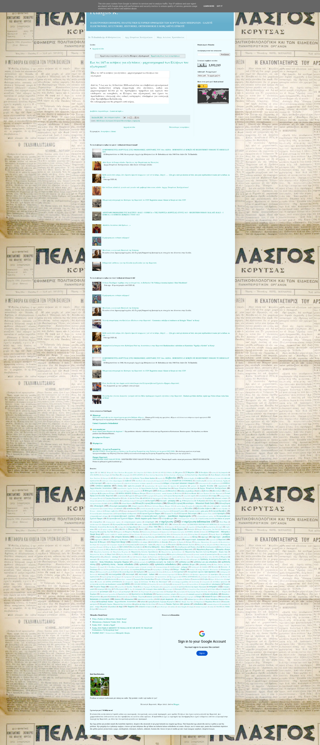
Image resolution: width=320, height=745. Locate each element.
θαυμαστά (151, 529)
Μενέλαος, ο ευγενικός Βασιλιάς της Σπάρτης (120, 250)
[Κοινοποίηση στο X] (133, 117)
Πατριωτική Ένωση (104, 572)
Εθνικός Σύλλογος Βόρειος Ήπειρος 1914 (160, 506)
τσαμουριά (101, 589)
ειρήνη (190, 506)
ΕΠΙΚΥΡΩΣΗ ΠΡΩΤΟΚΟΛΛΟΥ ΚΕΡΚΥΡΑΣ (203, 524)
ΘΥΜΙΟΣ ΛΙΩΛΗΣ (193, 532)
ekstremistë (122, 597)
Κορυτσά (222, 539)
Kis (203, 599)
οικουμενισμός (124, 559)
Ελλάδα (188, 508)
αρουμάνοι (183, 486)
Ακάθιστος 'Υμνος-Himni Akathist (143, 478)
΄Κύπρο (108, 472)
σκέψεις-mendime (177, 579)
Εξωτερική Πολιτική (119, 524)
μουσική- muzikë (199, 554)
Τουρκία (226, 584)
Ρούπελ (225, 577)
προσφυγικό (128, 577)
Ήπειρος (131, 529)
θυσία (203, 532)
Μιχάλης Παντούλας (125, 554)
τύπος (109, 589)
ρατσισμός (204, 577)
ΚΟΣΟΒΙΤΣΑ (155, 542)
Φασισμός (178, 589)
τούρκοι (112, 587)
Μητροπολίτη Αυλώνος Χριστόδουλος (144, 552)
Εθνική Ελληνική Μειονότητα (148, 503)
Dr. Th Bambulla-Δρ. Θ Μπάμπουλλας (104, 37)
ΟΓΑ (216, 557)
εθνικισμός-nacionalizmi (118, 506)
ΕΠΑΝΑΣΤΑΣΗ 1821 (160, 524)
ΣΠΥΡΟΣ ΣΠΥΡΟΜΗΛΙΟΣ (114, 582)
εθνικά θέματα (127, 503)
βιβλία (198, 491)
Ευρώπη (200, 527)
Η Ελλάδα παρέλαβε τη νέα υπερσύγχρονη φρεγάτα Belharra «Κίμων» (118, 417)
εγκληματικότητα (222, 501)
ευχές (220, 527)
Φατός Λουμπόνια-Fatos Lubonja (195, 589)
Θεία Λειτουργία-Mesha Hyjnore (170, 529)
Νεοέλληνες (154, 557)
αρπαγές (193, 486)
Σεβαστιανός (111, 579)
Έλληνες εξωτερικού (107, 121)
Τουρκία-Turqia (99, 586)
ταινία (161, 584)
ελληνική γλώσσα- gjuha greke (198, 511)
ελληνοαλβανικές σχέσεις (123, 515)
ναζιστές (124, 557)
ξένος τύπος (208, 557)
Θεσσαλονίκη (146, 532)
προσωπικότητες (149, 577)
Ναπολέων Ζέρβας (141, 557)
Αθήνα (128, 478)
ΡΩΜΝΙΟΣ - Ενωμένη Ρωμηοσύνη (106, 449)
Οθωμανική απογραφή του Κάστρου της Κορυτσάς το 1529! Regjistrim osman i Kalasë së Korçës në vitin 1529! (144, 200)
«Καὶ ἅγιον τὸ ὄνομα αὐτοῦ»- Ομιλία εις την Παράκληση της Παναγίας (130, 162)
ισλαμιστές (204, 534)
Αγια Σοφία (106, 475)
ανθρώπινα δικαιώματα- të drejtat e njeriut (137, 483)
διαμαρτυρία (189, 498)
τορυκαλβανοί (193, 584)
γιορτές (193, 496)
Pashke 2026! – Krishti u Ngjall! (103, 625)
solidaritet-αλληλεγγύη (146, 607)
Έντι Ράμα (223, 522)
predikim (113, 607)
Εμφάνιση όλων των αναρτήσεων (165, 56)
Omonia (161, 604)
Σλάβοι (205, 579)
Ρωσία (102, 579)
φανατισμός (169, 589)
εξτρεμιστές (106, 524)
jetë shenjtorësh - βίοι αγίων (173, 599)
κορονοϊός (212, 539)
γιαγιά (186, 496)
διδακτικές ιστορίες (221, 498)
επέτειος (175, 524)
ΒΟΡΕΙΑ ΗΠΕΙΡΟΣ (125, 493)
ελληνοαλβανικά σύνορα (99, 516)
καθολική (177, 537)
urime (211, 607)
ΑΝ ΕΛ (166, 481)
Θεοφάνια (119, 532)
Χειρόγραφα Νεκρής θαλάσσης (198, 592)
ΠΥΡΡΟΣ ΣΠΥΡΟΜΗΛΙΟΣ (190, 577)
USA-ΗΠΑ (219, 607)
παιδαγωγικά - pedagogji (179, 567)
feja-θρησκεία (166, 597)
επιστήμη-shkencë (132, 527)
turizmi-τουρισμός (201, 607)
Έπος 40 (163, 527)
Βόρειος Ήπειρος (140, 493)
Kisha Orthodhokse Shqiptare (215, 599)
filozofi (175, 597)
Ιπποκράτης (177, 534)
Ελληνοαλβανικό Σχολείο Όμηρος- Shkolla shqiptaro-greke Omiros (132, 518)
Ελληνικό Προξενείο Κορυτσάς (126, 513)
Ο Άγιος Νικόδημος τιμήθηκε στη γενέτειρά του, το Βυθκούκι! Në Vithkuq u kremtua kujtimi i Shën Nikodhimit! (144, 283)
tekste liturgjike (182, 607)
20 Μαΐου (169, 472)
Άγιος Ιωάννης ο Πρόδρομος (175, 475)
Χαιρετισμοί (145, 592)
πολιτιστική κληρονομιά (167, 574)
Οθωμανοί (224, 557)
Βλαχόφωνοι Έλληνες (107, 493)
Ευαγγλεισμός (181, 527)
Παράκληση (146, 569)
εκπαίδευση (131, 508)
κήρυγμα (204, 537)
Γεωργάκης (159, 496)
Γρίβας (125, 498)
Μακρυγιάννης (202, 544)
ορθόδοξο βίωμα (188, 564)
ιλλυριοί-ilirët (156, 534)
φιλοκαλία (93, 592)
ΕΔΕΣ (105, 503)
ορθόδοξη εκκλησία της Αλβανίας (161, 562)
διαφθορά (208, 498)
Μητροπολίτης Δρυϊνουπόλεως (171, 552)
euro (129, 597)
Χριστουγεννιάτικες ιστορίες (166, 594)
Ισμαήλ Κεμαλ (215, 534)
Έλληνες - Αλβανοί (96, 511)
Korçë (94, 602)
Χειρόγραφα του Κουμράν (219, 592)
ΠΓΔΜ (115, 572)
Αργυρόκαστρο (150, 486)
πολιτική (101, 574)
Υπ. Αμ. (129, 589)
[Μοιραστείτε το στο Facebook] (135, 117)
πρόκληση (224, 574)
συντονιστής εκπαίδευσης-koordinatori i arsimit (106, 584)
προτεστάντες (162, 577)
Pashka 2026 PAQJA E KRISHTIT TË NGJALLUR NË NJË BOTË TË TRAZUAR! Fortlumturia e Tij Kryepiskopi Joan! (122, 629)
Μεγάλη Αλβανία (136, 547)
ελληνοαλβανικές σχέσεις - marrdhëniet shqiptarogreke (166, 515)
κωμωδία (215, 542)
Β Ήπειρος (147, 490)
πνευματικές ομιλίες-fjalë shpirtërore (202, 572)
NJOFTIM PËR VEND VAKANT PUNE (107, 459)
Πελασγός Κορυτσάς (127, 572)
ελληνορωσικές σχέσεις (113, 522)
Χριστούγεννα (123, 594)
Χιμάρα (93, 594)
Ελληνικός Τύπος (206, 513)
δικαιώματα (115, 501)
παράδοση (135, 569)
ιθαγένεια (146, 534)
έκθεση (209, 506)
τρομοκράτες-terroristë (169, 587)
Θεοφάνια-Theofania (132, 532)
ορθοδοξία (144, 564)
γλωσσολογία (203, 496)
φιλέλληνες (212, 589)
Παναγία (215, 567)
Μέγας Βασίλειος (112, 549)
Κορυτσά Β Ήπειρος (98, 542)
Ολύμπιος (135, 559)
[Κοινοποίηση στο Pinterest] (138, 117)
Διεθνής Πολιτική (103, 501)
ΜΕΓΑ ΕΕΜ (123, 547)
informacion (128, 599)
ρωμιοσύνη (94, 579)
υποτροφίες (139, 589)
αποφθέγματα (215, 483)
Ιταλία (137, 537)
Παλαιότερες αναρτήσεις (179, 127)
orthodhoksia (198, 604)
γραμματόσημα (225, 496)
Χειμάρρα (169, 592)
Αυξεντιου (111, 491)
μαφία (101, 547)
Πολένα (92, 574)
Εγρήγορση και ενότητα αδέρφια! (115, 237)
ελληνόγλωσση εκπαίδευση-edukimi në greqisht (214, 518)
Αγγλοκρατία (223, 472)
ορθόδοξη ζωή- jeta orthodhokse (205, 562)
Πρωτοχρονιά (174, 577)
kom (228, 599)
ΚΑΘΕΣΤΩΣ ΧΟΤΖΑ (164, 537)
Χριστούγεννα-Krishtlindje (142, 594)
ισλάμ (186, 534)
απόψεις (226, 483)
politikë (105, 607)
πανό (102, 569)
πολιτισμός (130, 574)
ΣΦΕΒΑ (127, 584)
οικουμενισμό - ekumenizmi (108, 559)
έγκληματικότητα (95, 503)
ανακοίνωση (199, 481)
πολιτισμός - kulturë (146, 574)
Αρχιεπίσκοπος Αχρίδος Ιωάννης (127, 488)
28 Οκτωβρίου (203, 472)
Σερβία (158, 579)
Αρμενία (173, 486)
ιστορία (226, 534)
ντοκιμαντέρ (198, 557)
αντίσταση (156, 483)
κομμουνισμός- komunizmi (195, 539)
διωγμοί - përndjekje (168, 500)
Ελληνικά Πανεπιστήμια (122, 121)
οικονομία (93, 559)
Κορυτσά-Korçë (118, 541)
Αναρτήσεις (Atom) (108, 131)
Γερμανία (131, 496)
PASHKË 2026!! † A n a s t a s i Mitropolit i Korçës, (111, 633)
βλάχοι (94, 493)
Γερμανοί (140, 496)
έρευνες (171, 527)
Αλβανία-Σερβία (189, 478)
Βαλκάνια (172, 491)
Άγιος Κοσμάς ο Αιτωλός (219, 475)
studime (172, 607)
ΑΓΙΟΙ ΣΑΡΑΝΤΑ (137, 475)
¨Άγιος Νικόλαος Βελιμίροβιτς (124, 472)
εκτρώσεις (157, 508)
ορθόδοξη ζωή (184, 562)
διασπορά (199, 498)
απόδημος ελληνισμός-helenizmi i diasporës (178, 483)
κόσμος (145, 542)
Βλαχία (227, 491)
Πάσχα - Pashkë (179, 569)
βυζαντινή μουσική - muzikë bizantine (160, 493)
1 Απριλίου (140, 472)
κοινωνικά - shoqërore (161, 539)
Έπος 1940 (153, 527)
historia (117, 599)
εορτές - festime (142, 524)
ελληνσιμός (149, 522)
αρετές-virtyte (162, 486)
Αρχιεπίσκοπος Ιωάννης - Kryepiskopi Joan (156, 488)
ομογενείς (145, 559)
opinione (187, 604)
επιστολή (143, 527)
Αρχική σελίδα (98, 48)
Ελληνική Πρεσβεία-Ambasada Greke (101, 513)
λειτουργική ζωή (130, 544)
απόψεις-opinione (103, 485)
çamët (105, 597)
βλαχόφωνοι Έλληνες (101, 437)
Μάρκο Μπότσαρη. (222, 544)
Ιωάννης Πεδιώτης (148, 537)
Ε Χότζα (210, 501)
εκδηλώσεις (199, 506)
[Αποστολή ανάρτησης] (124, 117)
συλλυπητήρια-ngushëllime (180, 582)
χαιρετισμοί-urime (158, 592)
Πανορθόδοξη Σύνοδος (113, 569)
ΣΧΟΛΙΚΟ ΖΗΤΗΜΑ (140, 584)
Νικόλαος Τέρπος (185, 557)
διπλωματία (140, 501)
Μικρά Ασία (111, 554)
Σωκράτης (153, 584)
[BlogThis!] (131, 117)
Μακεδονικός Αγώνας (186, 544)
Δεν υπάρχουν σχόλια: (113, 117)
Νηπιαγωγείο (164, 557)
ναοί (131, 557)
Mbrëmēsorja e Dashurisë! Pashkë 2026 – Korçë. (109, 622)
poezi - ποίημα (95, 607)
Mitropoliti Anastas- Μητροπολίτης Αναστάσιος (116, 604)
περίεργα (140, 572)
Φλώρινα (116, 592)
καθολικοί (186, 537)
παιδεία (205, 567)
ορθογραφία (193, 559)
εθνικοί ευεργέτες (138, 506)
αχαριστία (137, 491)
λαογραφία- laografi (116, 544)
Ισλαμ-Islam (194, 534)
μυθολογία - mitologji (110, 557)
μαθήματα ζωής (160, 544)
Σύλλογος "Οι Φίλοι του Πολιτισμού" (154, 582)
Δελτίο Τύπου (135, 498)
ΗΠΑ (116, 529)
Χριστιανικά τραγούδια (108, 594)
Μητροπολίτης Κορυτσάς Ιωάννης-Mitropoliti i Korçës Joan (206, 552)
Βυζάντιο (178, 493)
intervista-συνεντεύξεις (146, 599)
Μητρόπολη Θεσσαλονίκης (129, 549)
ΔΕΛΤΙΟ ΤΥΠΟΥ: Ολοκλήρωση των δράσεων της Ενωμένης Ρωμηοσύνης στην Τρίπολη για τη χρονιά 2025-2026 (134, 451)
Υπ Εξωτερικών (119, 589)
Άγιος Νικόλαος (95, 478)
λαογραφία (103, 544)
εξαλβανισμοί (94, 524)
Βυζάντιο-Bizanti (190, 493)
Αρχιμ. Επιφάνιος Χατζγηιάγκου (185, 488)
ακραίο (160, 478)
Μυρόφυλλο (97, 443)
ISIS (158, 599)
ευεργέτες (192, 527)
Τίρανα (184, 584)
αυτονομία (120, 491)
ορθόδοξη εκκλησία (139, 562)
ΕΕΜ (116, 503)
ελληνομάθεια (97, 522)
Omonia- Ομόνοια (173, 604)
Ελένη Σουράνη (168, 508)
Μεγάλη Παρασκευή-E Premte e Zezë (187, 547)
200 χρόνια (179, 472)
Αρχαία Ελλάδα (206, 486)
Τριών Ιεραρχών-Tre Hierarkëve (150, 587)
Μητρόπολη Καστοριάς (147, 549)
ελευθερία (179, 508)
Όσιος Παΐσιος (218, 564)
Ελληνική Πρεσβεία (218, 511)
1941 (156, 472)
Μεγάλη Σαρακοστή (209, 547)
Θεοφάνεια (224, 529)
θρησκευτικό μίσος (178, 532)
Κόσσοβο (165, 542)
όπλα (185, 559)
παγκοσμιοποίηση (161, 567)
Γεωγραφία (150, 496)
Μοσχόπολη (162, 554)
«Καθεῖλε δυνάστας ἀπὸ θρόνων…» (116, 225)
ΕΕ (111, 503)
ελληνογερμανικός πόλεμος (186, 518)
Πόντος (180, 574)
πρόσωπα (138, 577)
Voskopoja (101, 609)
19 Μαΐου (149, 472)
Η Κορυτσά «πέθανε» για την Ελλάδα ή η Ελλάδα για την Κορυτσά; (129, 263)
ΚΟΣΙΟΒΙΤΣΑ (135, 542)
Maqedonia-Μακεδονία (213, 602)
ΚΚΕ (107, 539)
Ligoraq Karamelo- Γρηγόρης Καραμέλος (161, 602)
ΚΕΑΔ (194, 537)
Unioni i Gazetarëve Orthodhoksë (105, 423)
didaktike (113, 597)
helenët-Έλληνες (211, 596)
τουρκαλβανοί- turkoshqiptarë (211, 584)
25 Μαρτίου (190, 472)
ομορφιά (177, 559)
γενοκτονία (121, 496)
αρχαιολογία (222, 486)
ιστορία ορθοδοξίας (103, 537)
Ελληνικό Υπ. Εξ (170, 513)
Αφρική (128, 491)
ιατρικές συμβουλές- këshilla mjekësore (116, 534)
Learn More (209, 6)
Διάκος (180, 498)
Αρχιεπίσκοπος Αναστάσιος (101, 488)
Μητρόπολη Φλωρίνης (120, 552)
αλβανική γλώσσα (215, 478)
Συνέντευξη (195, 582)
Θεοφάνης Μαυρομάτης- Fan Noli (101, 532)
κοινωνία (148, 539)
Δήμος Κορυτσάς (169, 498)
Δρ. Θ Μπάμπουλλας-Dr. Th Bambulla (192, 501)
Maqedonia (199, 602)
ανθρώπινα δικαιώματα (113, 483)
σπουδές (99, 582)
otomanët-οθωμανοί (213, 604)
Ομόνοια (165, 559)
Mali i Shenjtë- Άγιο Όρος (186, 602)
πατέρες (192, 569)
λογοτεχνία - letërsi (146, 544)
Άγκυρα (105, 478)
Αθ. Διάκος (119, 478)
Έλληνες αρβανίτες (111, 511)
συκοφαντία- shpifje (131, 582)
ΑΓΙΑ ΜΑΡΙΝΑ (94, 475)
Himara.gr (97, 415)
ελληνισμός (219, 513)
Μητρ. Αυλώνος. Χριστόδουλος (170, 37)
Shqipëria (131, 606)
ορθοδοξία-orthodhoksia (165, 564)
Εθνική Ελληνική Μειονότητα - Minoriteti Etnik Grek (190, 503)
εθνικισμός (98, 505)
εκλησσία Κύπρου (108, 508)
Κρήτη (181, 542)
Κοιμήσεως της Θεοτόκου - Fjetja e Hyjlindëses (127, 539)
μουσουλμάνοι (212, 554)
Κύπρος (189, 542)
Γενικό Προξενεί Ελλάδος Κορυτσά (210, 493)
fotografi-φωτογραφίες (187, 597)
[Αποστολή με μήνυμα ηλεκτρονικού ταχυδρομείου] (128, 117)
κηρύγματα (99, 539)
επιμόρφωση (224, 524)
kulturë (143, 602)
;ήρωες (92, 472)
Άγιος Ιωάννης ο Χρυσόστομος (197, 475)
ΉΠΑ (123, 529)
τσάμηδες (213, 586)
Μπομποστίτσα (95, 557)
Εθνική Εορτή (224, 503)
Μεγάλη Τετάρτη (224, 547)
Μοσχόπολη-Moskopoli (176, 554)
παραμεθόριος (157, 569)
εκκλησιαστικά (95, 508)
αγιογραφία (126, 475)
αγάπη (214, 472)
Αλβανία (170, 478)
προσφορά (117, 577)
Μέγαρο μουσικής (97, 549)
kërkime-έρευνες (193, 599)
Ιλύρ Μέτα (167, 534)
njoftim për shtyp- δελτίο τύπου (144, 604)
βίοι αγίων (217, 491)
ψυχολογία (182, 594)
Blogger (176, 704)
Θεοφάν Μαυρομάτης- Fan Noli (207, 529)
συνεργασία (206, 582)
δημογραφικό (157, 498)
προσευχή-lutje (106, 577)
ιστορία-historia (122, 536)
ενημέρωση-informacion (196, 521)
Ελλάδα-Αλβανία (205, 508)
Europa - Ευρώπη (138, 597)
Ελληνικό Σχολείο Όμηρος (150, 513)
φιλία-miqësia (223, 589)
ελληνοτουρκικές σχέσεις (133, 522)
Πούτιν (187, 574)
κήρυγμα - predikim (221, 536)
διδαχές (92, 501)
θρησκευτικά (166, 532)
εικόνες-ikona (181, 506)
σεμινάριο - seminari (124, 579)
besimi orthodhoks (211, 594)
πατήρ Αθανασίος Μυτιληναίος (208, 569)
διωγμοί (151, 500)
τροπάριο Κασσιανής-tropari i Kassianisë (192, 587)
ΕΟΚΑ (132, 524)
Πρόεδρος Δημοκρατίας (200, 574)
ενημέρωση (136, 121)
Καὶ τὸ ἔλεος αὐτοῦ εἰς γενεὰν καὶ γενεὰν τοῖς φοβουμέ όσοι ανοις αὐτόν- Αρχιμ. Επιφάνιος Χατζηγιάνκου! (145, 187)
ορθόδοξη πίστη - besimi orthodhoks (117, 564)
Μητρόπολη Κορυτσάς (183, 549)
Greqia (198, 596)
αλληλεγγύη (150, 481)
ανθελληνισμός (96, 483)
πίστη (160, 572)
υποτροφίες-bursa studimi (153, 589)
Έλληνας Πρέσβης (222, 508)
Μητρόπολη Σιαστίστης (102, 552)
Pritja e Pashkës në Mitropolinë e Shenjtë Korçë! (109, 619)
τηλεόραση (175, 584)
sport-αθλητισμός (162, 607)
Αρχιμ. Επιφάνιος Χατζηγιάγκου (213, 488)
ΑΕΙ (97, 121)
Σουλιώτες (220, 579)
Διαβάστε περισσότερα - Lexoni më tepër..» (106, 111)
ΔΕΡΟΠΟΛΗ (146, 498)
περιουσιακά (152, 572)
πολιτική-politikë (115, 574)
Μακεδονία (172, 544)
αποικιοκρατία (203, 483)
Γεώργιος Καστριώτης (173, 496)
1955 (162, 472)
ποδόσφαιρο (224, 572)
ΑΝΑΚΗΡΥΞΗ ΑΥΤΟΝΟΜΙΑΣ (182, 481)
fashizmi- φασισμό (153, 597)
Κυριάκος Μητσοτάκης (201, 542)
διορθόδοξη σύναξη (128, 501)
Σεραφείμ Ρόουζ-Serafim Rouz (144, 579)
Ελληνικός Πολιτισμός (188, 513)
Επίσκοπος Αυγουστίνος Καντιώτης (102, 527)
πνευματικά (179, 572)
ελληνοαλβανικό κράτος (205, 516)
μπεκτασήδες (224, 554)
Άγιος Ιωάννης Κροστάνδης (155, 475)
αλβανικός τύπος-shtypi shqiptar (112, 481)
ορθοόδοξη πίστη (205, 564)
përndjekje (225, 604)
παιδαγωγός (195, 567)
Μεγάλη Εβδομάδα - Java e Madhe (158, 547)
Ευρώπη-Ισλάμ (211, 527)
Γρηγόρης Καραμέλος (113, 498)
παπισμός (126, 569)
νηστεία (174, 557)
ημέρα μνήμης (107, 529)
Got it (219, 6)
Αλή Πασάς (139, 481)
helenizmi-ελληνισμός (99, 599)
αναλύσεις (209, 481)
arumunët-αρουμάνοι (195, 594)
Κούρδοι (173, 542)
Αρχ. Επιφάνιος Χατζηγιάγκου (139, 37)
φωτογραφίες (126, 592)
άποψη (120, 486)
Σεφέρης (167, 579)
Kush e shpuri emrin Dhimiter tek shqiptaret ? (108, 431)
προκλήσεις (214, 574)
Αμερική (159, 481)
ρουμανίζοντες (215, 577)
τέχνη (168, 584)
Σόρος (212, 579)
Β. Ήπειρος (161, 491)
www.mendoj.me (99, 429)
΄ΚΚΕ (102, 472)
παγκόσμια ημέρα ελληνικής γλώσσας (140, 567)
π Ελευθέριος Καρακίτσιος (116, 567)
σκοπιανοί (196, 579)
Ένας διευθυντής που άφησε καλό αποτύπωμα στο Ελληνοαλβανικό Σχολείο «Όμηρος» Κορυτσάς (140, 383)
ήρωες (141, 529)
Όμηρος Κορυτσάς (100, 457)
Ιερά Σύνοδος (136, 534)
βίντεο (206, 491)
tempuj (191, 607)
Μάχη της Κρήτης (111, 547)
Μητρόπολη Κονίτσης (165, 549)
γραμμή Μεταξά (97, 498)
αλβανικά (201, 478)
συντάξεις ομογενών (220, 582)
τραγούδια (120, 587)
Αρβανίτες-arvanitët (134, 486)
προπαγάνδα (94, 577)
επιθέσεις (184, 524)
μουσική (188, 554)
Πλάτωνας (168, 572)
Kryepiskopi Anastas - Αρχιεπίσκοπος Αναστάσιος (117, 601)
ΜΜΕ (136, 554)
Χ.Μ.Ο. (136, 592)
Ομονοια (155, 559)
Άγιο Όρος (115, 475)
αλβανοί (128, 480)
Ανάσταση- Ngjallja (222, 481)
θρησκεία (156, 532)
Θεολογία (191, 529)
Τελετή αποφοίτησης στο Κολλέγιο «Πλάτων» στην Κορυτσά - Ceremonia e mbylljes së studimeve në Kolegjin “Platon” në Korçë (150, 320)
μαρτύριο (93, 547)
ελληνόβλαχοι (167, 518)
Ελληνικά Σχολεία (163, 511)
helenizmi (224, 597)
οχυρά (102, 567)
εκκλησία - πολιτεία (221, 506)
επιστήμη (120, 527)
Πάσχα (167, 569)
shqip (120, 606)
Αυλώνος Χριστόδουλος (97, 491)
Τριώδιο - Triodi (132, 587)
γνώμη (213, 495)
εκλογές (119, 508)
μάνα (211, 544)
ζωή (99, 529)
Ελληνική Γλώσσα (178, 511)
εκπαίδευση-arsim (145, 508)
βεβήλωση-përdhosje (187, 491)
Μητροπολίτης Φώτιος (97, 554)
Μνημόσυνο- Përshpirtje (148, 554)
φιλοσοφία (104, 591)
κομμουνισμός (175, 539)
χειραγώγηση (180, 592)
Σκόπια (187, 579)
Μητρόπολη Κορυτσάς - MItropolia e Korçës (213, 549)
